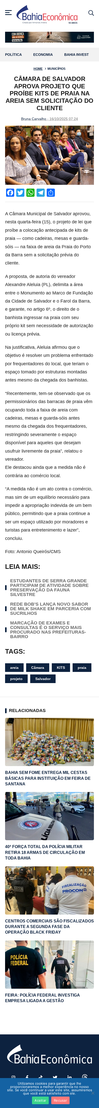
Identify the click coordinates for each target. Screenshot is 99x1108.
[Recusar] (92, 1093)
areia (14, 668)
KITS (61, 668)
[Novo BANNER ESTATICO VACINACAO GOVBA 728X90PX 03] (49, 37)
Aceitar (40, 1100)
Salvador (43, 679)
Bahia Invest (76, 55)
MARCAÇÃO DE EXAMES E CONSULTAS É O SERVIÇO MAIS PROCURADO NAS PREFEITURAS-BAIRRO (48, 630)
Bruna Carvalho (33, 119)
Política (13, 55)
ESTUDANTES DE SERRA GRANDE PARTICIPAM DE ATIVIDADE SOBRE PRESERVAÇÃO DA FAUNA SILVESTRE (49, 587)
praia (82, 668)
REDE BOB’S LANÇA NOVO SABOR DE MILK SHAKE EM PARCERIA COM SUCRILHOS (50, 609)
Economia (43, 55)
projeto (16, 679)
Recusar (60, 1100)
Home (38, 69)
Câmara (37, 668)
